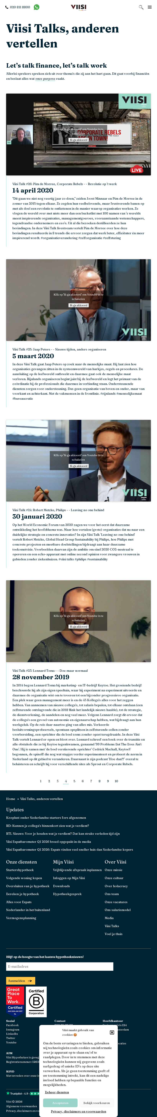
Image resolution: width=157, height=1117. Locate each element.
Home (10, 799)
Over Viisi (115, 862)
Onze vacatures (116, 902)
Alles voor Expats (19, 902)
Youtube (11, 1042)
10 (116, 781)
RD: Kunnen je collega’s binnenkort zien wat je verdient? (47, 826)
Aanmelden (16, 981)
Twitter (10, 1038)
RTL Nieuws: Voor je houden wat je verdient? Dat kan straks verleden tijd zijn (63, 833)
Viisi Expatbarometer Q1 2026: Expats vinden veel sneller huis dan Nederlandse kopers (69, 849)
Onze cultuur (114, 878)
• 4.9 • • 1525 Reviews (44, 1093)
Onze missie (113, 870)
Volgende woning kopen (24, 878)
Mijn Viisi (63, 862)
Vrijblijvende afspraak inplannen (77, 870)
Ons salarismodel (118, 910)
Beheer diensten (57, 1092)
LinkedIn (12, 1034)
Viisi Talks (112, 926)
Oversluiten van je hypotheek (27, 886)
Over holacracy (116, 886)
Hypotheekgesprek (67, 894)
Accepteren (60, 1103)
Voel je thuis (114, 934)
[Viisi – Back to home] (78, 7)
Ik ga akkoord (78, 140)
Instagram (12, 1029)
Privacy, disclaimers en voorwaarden (78, 1111)
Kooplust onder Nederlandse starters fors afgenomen (46, 818)
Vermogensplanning (21, 918)
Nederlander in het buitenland (28, 910)
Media (109, 918)
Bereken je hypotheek (22, 894)
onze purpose (45, 79)
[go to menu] (150, 7)
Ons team (112, 894)
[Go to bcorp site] (36, 1016)
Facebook (12, 1025)
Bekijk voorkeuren (96, 1103)
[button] (112, 1032)
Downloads (61, 886)
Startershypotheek (20, 870)
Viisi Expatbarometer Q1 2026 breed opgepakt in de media (48, 842)
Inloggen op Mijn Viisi (69, 878)
